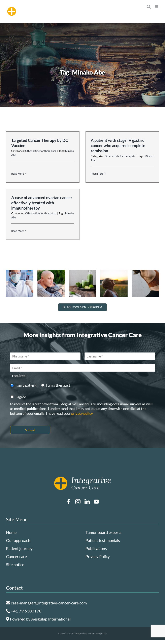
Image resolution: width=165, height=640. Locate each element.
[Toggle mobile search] (149, 6)
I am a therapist (58, 385)
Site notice (15, 564)
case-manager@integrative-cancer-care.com (48, 602)
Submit (30, 430)
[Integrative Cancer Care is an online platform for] (114, 283)
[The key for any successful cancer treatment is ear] (19, 283)
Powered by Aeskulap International (40, 618)
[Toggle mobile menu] (157, 6)
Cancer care (16, 556)
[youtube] (96, 501)
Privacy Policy (98, 556)
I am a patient (26, 385)
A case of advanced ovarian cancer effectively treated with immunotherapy (41, 202)
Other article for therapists (40, 151)
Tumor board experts (104, 532)
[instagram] (77, 501)
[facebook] (68, 501)
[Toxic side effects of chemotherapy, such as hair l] (51, 283)
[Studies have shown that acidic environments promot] (82, 283)
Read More (17, 173)
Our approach (18, 540)
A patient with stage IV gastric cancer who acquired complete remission (118, 145)
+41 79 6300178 (25, 610)
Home (11, 532)
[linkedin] (87, 501)
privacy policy (82, 413)
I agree (20, 397)
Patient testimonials (103, 540)
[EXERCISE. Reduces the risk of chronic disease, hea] (145, 283)
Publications (96, 548)
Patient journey (19, 548)
